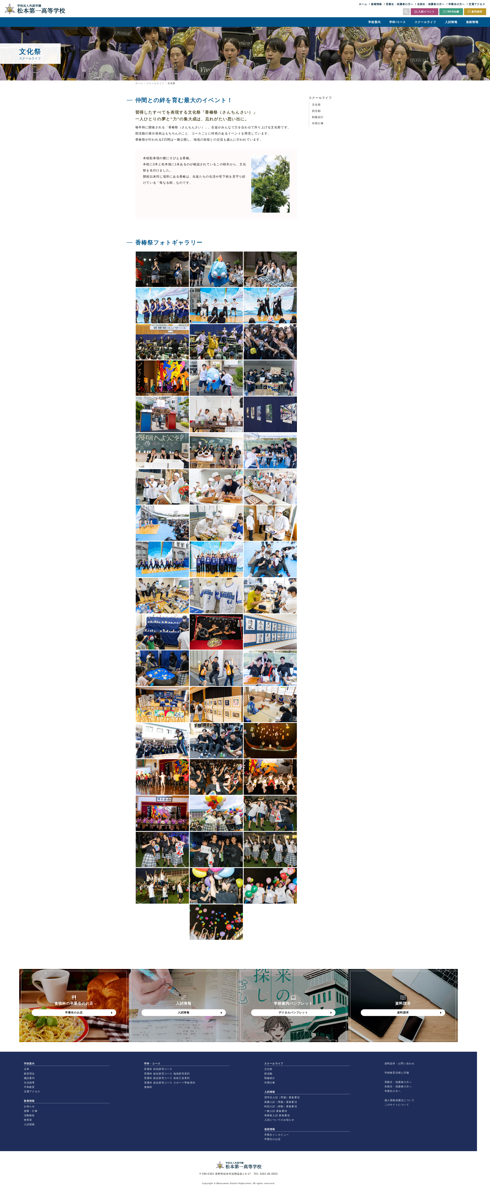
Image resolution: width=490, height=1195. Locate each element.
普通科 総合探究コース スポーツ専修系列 (169, 1082)
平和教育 (29, 1087)
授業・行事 (31, 1111)
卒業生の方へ (456, 4)
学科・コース (152, 1063)
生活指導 (29, 1082)
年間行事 (318, 123)
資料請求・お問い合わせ (400, 1063)
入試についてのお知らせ (279, 1119)
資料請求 (476, 11)
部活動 (316, 110)
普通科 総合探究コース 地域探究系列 (167, 1073)
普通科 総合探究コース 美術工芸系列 (167, 1078)
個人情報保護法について (400, 1100)
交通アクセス (477, 4)
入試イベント (426, 11)
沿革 (26, 1069)
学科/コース (397, 22)
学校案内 (374, 22)
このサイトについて (397, 1104)
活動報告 (29, 1115)
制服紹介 (318, 117)
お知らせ (29, 1106)
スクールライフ (425, 22)
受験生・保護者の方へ (399, 4)
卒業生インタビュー (276, 1134)
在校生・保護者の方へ (431, 4)
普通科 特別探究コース (158, 1069)
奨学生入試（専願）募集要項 (282, 1097)
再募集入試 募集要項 (277, 1115)
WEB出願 (453, 11)
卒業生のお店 (272, 1139)
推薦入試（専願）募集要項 (280, 1102)
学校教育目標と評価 (397, 1072)
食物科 (148, 1087)
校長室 (28, 1119)
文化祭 (316, 104)
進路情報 (472, 22)
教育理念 (29, 1073)
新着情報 (376, 4)
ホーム (363, 4)
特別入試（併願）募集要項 (280, 1106)
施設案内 (29, 1078)
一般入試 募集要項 (275, 1111)
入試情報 (451, 22)
